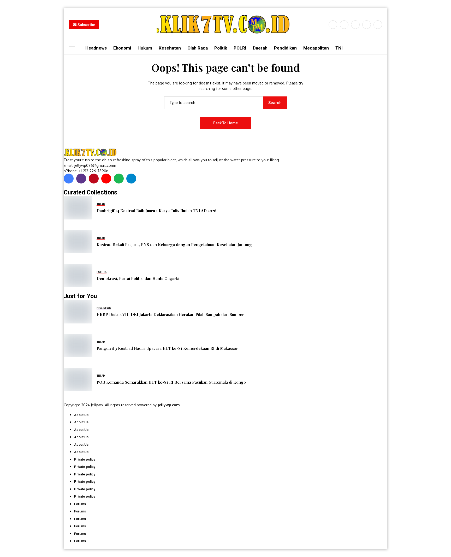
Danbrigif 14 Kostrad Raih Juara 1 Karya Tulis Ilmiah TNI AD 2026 (156, 210)
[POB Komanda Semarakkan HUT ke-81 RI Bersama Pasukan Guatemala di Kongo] (78, 379)
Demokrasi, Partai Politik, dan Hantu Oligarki (138, 278)
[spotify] (119, 178)
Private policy (84, 459)
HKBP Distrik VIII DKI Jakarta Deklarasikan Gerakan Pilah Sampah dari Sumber (170, 314)
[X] (344, 24)
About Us (81, 415)
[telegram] (131, 178)
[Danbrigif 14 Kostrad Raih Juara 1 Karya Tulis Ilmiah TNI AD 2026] (78, 207)
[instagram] (355, 24)
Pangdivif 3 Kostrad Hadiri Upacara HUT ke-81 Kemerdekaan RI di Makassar (167, 348)
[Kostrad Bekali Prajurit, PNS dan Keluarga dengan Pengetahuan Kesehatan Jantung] (78, 241)
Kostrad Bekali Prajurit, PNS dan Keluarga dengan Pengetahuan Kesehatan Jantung (174, 244)
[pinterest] (366, 24)
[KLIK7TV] (91, 152)
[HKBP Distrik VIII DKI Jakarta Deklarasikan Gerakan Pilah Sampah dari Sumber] (78, 311)
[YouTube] (377, 24)
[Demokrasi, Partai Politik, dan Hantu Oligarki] (78, 275)
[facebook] (333, 24)
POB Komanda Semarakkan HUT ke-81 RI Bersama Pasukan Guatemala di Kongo (171, 382)
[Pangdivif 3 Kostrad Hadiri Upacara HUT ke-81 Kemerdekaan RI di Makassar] (78, 345)
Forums (80, 504)
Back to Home (225, 123)
